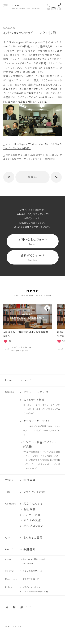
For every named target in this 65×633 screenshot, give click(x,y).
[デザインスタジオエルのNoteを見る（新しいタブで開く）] (29, 607)
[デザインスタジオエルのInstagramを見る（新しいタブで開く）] (21, 607)
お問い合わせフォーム (32, 241)
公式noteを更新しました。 (35, 559)
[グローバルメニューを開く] (5, 5)
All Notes (32, 177)
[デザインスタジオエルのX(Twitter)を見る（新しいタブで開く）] (7, 607)
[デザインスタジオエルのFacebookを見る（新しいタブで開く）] (14, 607)
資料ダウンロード (32, 257)
